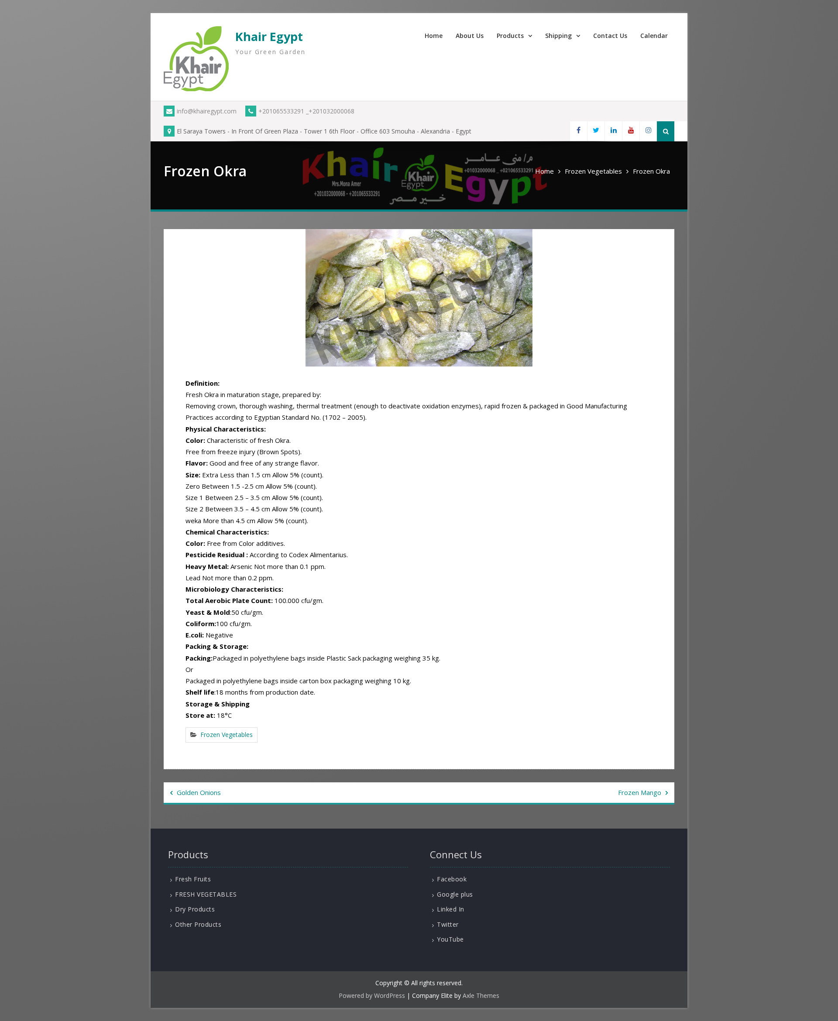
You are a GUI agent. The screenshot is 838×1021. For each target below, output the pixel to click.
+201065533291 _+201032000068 (306, 111)
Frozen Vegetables (226, 734)
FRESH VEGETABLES (206, 894)
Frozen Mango (639, 792)
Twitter (448, 924)
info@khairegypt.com (207, 111)
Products (510, 35)
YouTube (450, 939)
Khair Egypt (269, 36)
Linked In (450, 909)
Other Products (198, 924)
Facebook (452, 879)
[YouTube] (630, 131)
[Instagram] (648, 131)
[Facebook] (578, 131)
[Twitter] (595, 131)
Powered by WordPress (372, 995)
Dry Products (195, 909)
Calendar (654, 35)
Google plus (455, 894)
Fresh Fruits (193, 879)
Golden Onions (199, 792)
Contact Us (610, 35)
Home (434, 35)
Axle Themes (481, 995)
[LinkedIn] (613, 131)
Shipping (558, 35)
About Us (470, 35)
